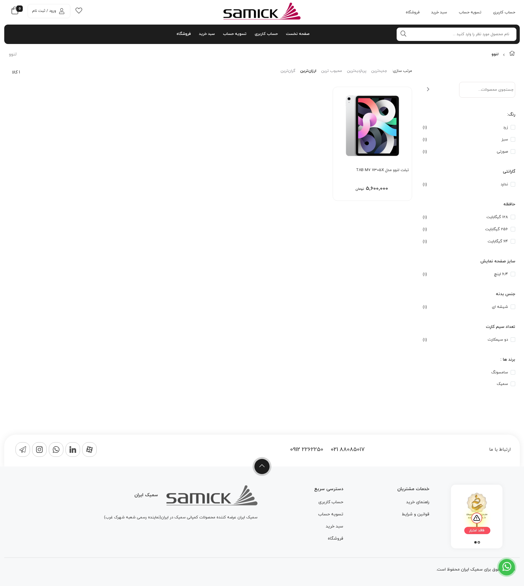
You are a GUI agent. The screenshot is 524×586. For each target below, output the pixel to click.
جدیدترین (379, 71)
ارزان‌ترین (308, 71)
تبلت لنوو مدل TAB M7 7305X (382, 170)
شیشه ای (500, 307)
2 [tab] (475, 542)
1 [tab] (479, 542)
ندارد (504, 184)
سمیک (502, 384)
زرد (505, 127)
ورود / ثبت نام (44, 11)
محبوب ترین (331, 71)
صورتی (502, 151)
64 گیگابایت (498, 241)
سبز (505, 139)
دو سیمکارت (498, 339)
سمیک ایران (472, 569)
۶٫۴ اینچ (501, 274)
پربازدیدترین (356, 71)
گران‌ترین (287, 71)
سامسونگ (499, 372)
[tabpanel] (476, 515)
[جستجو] (405, 33)
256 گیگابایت (496, 229)
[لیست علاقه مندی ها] (79, 12)
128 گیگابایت (497, 217)
